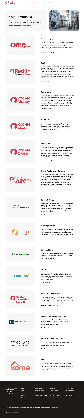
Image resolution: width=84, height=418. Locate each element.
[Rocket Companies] (10, 2)
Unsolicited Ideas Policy (25, 400)
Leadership (52, 388)
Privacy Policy (23, 397)
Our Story (22, 390)
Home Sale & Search (39, 390)
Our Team (50, 2)
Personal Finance (38, 393)
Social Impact (43, 2)
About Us (22, 388)
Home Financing (38, 388)
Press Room (64, 2)
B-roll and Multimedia (69, 390)
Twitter (66, 397)
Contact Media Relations (70, 395)
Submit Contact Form (10, 393)
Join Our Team (53, 393)
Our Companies (35, 2)
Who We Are (27, 2)
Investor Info (57, 2)
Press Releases (68, 393)
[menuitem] (27, 3)
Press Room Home (69, 388)
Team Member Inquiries (55, 395)
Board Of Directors (54, 390)
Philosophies (23, 393)
